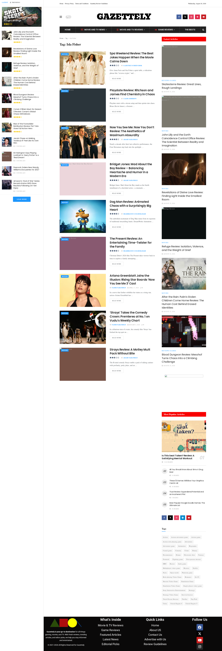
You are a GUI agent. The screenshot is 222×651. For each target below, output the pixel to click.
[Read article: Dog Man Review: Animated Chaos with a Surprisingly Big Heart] (83, 216)
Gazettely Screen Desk (132, 66)
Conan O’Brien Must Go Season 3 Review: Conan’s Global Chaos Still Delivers (27, 111)
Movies (65, 54)
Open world (174, 573)
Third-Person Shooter (170, 599)
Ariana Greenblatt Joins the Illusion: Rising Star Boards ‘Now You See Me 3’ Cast (132, 280)
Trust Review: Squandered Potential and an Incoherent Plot (186, 493)
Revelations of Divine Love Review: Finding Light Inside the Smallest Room (27, 51)
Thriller (184, 599)
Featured (166, 559)
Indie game (182, 564)
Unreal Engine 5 (191, 603)
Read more (118, 77)
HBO (164, 564)
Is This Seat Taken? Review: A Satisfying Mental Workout (178, 457)
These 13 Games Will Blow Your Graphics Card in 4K (186, 482)
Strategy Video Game (170, 595)
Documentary (168, 555)
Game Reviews (165, 29)
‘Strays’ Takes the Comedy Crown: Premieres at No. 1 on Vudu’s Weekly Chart (130, 317)
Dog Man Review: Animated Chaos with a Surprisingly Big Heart (130, 206)
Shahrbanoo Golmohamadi (134, 214)
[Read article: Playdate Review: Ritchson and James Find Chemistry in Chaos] (83, 104)
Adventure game (169, 546)
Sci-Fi (197, 577)
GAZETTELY (124, 17)
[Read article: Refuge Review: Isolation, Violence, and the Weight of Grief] (184, 223)
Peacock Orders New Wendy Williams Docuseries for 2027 (26, 168)
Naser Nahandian (119, 288)
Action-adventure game (179, 537)
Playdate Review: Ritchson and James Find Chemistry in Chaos (132, 92)
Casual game (167, 550)
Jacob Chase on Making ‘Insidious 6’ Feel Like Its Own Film (26, 140)
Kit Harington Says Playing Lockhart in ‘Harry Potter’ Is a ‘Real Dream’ (26, 155)
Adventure (188, 542)
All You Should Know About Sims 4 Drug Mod (186, 470)
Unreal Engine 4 (176, 603)
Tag (66, 38)
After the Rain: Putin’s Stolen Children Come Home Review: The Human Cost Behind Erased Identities (26, 81)
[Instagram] (200, 646)
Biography (193, 546)
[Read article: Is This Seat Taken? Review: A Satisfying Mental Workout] (184, 436)
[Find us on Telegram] (182, 517)
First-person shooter (193, 559)
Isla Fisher (73, 38)
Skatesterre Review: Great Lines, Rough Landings (20, 19)
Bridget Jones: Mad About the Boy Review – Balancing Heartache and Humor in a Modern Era (131, 170)
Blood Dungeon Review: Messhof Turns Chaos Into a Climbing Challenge (26, 97)
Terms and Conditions (82, 3)
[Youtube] (200, 640)
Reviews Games (169, 80)
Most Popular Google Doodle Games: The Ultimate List (187, 504)
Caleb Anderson (129, 99)
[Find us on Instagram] (191, 17)
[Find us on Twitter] (185, 17)
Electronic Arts (189, 555)
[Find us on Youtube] (203, 17)
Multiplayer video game (171, 568)
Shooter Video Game (170, 581)
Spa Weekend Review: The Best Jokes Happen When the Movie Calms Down (132, 57)
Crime (187, 550)
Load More (22, 199)
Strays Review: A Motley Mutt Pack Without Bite (130, 352)
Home (61, 3)
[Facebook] (200, 627)
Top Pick (194, 599)
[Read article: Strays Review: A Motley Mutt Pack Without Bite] (83, 364)
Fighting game (178, 559)
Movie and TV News (94, 29)
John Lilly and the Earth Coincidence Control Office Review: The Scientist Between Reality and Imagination (27, 35)
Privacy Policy (69, 3)
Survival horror (187, 595)
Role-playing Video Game (172, 577)
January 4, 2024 (134, 325)
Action (165, 537)
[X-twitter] (200, 633)
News (165, 573)
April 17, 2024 (133, 288)
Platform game (187, 573)
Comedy (178, 550)
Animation (182, 546)
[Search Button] (203, 29)
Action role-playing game (172, 542)
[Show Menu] (61, 17)
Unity (165, 603)
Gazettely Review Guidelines (99, 3)
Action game (195, 537)
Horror (172, 564)
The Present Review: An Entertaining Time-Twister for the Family (131, 243)
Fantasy (201, 555)
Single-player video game (192, 586)
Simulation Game (187, 581)
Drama (178, 555)
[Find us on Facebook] (179, 17)
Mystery (186, 568)
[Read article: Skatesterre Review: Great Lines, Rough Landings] (184, 61)
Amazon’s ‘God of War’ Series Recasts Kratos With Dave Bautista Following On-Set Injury (26, 184)
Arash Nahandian (130, 139)
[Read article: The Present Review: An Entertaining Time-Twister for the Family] (83, 253)
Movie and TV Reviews (131, 29)
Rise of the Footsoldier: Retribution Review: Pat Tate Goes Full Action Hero (26, 126)
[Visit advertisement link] (184, 391)
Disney (194, 550)
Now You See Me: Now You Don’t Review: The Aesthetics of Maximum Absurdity (132, 131)
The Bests (190, 29)
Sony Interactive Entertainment (174, 590)
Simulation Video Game (171, 586)
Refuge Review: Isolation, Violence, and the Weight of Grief (26, 65)
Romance (188, 577)
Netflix (195, 568)
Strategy (192, 590)
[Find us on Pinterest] (197, 17)
